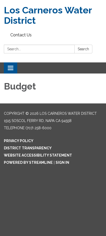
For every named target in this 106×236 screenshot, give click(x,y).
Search (83, 49)
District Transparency (28, 148)
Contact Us (21, 34)
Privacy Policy (18, 141)
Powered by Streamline (28, 162)
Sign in (62, 162)
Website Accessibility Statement (38, 155)
